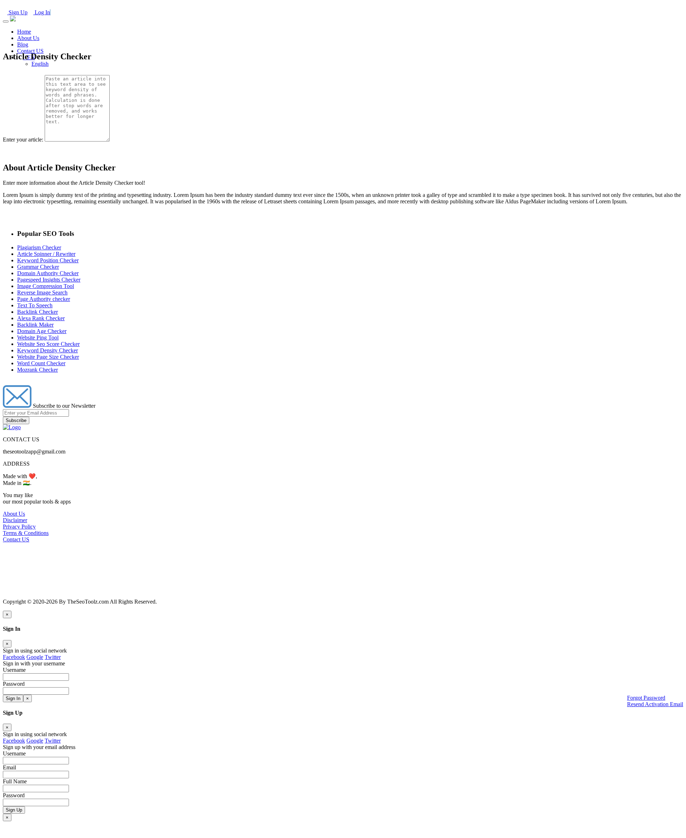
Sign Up (17, 12)
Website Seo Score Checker (48, 344)
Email (9, 767)
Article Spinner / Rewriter (46, 254)
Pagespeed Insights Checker (48, 280)
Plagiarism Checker (39, 247)
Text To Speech (35, 305)
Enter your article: (23, 140)
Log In (41, 12)
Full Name (15, 781)
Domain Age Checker (41, 331)
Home (24, 32)
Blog (22, 44)
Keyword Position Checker (48, 260)
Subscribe (16, 420)
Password (14, 795)
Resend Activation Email (655, 704)
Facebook (14, 657)
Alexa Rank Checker (41, 318)
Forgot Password (646, 698)
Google (34, 657)
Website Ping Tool (38, 337)
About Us (28, 38)
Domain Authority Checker (48, 273)
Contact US (30, 51)
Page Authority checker (43, 299)
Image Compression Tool (45, 286)
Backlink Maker (35, 325)
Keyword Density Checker (47, 350)
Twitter (53, 657)
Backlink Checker (37, 312)
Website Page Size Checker (48, 357)
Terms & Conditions (26, 533)
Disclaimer (15, 520)
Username (14, 753)
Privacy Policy (19, 527)
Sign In (13, 698)
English (40, 64)
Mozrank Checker (37, 370)
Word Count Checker (41, 363)
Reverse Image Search (42, 292)
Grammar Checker (38, 267)
